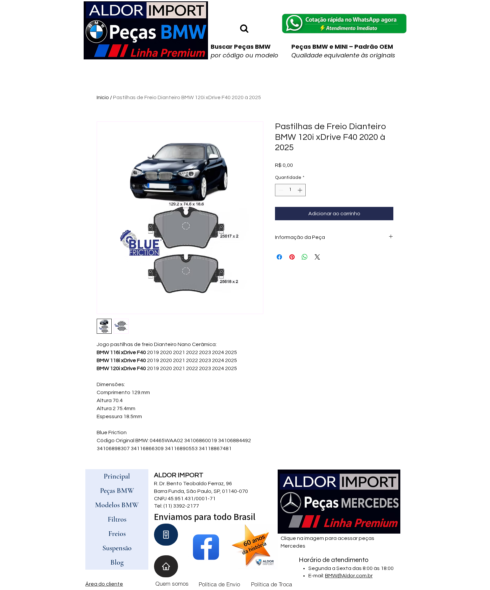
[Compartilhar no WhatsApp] (305, 257)
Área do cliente (104, 584)
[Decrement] (280, 190)
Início (103, 97)
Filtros (117, 519)
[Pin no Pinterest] (292, 257)
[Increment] (300, 190)
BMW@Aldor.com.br (349, 575)
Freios (117, 533)
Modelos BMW (117, 505)
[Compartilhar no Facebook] (279, 257)
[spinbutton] (290, 190)
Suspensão (117, 548)
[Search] (244, 28)
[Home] (166, 566)
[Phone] (166, 535)
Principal (117, 476)
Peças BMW (117, 490)
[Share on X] (317, 257)
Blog (117, 562)
